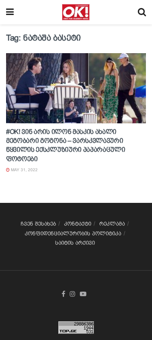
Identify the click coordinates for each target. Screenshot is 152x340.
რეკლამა (112, 224)
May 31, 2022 (24, 170)
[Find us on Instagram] (72, 294)
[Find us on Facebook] (63, 294)
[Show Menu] (10, 12)
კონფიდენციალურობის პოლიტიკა (73, 233)
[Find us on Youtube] (83, 294)
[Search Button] (142, 12)
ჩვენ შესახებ (38, 224)
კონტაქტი (77, 224)
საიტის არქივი (75, 243)
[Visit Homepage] (75, 12)
